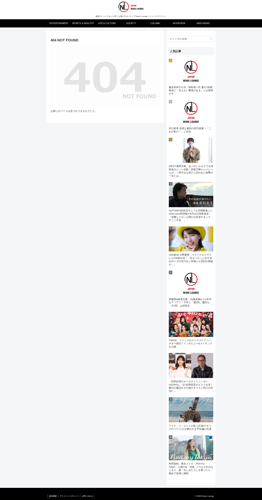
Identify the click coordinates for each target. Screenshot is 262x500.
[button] (211, 38)
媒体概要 (53, 496)
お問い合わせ (87, 496)
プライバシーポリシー (69, 496)
